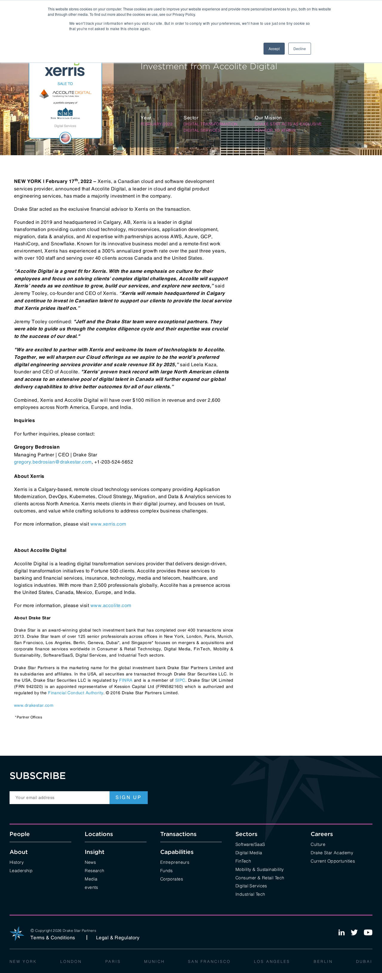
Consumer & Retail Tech (259, 877)
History (17, 862)
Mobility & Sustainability (259, 869)
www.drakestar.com (33, 705)
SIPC (180, 680)
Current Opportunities (333, 861)
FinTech (243, 861)
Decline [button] (299, 48)
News (90, 862)
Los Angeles (272, 961)
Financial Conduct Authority (75, 692)
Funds (166, 870)
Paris (113, 961)
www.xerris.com (108, 523)
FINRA (125, 680)
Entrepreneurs (175, 862)
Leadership (21, 870)
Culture (318, 844)
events (91, 887)
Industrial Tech (250, 894)
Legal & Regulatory (118, 937)
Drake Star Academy (332, 852)
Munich (154, 961)
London (71, 961)
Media (91, 878)
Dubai (364, 961)
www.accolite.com (110, 605)
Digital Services (251, 885)
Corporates (171, 878)
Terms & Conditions (52, 937)
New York (23, 961)
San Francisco (209, 961)
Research (94, 870)
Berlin (323, 961)
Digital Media (248, 852)
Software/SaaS (250, 844)
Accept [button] (274, 48)
